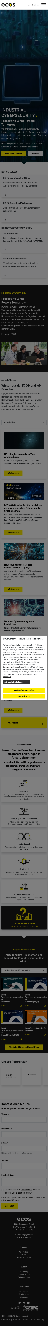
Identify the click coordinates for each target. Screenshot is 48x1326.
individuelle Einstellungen (13, 682)
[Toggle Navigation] (44, 4)
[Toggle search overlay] (29, 5)
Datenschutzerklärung (11, 667)
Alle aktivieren (24, 696)
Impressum (7, 677)
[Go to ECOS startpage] (8, 5)
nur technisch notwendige (24, 690)
